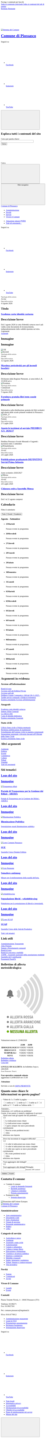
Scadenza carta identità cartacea (17, 314)
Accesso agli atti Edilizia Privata (13, 691)
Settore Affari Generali (10, 711)
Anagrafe (4, 333)
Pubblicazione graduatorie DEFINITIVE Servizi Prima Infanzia (21, 460)
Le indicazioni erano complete (17, 1123)
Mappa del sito (11, 1414)
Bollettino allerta (7, 1058)
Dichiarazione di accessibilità (17, 1408)
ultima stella (27, 1105)
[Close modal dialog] (20, 120)
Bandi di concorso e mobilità (12, 953)
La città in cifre (7, 714)
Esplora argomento (18, 700)
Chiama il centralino (18, 1191)
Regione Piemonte (8, 9)
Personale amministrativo (15, 1224)
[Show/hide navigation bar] (20, 174)
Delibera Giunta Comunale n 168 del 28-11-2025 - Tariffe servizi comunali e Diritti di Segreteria (20, 696)
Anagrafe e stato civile (14, 1242)
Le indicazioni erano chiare (16, 1121)
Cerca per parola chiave (10, 139)
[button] (24, 163)
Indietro (4, 1174)
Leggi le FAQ (11, 1321)
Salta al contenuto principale (12, 4)
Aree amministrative (13, 1215)
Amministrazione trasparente (17, 1319)
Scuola (3, 753)
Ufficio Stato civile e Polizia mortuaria (16, 728)
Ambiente (5, 749)
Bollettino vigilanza (8, 1060)
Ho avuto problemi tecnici (16, 1154)
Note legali (10, 1401)
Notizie (9, 1274)
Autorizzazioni (11, 1245)
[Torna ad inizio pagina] (20, 1427)
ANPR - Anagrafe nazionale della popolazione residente (22, 955)
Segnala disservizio (18, 1197)
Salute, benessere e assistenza (17, 1260)
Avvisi (8, 1279)
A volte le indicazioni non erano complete (22, 1146)
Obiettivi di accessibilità (15, 1410)
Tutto (4, 514)
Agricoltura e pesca (13, 1238)
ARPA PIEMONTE (23, 1086)
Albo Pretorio (6, 946)
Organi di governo (13, 1222)
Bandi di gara (6, 689)
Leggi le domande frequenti (21, 1186)
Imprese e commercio (14, 1256)
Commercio (5, 756)
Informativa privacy (13, 1403)
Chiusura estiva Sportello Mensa (17, 488)
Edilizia (4, 751)
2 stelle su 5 (21, 1103)
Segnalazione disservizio (15, 1327)
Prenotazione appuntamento (16, 1323)
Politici (8, 1226)
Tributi (3, 760)
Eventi (10, 514)
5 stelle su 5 (17, 1105)
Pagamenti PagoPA (8, 959)
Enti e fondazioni (12, 1220)
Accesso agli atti (7, 693)
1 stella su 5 (10, 1103)
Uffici (8, 1229)
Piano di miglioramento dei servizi (19, 1412)
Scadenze (17, 514)
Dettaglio (18, 1167)
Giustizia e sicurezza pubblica (17, 1254)
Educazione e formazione (16, 1251)
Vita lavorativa (11, 1265)
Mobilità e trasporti (13, 1258)
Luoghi (9, 1288)
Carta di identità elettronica (11, 716)
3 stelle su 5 (33, 1103)
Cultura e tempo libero (14, 1249)
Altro (8, 1133)
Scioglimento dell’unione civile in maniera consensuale (22, 732)
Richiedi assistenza (18, 1189)
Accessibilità (11, 1406)
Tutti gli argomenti (8, 764)
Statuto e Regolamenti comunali (13, 948)
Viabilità (4, 762)
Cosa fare (4, 1063)
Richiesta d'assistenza (14, 1325)
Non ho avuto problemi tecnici (17, 1130)
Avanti (11, 1174)
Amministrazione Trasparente (12, 944)
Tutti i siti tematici (8, 933)
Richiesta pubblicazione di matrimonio (16, 730)
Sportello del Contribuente (11, 957)
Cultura (4, 758)
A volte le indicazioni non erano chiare (20, 1144)
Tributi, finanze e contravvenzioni (19, 1262)
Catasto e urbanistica (14, 1247)
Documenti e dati (12, 1218)
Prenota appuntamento (19, 1193)
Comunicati (10, 1276)
